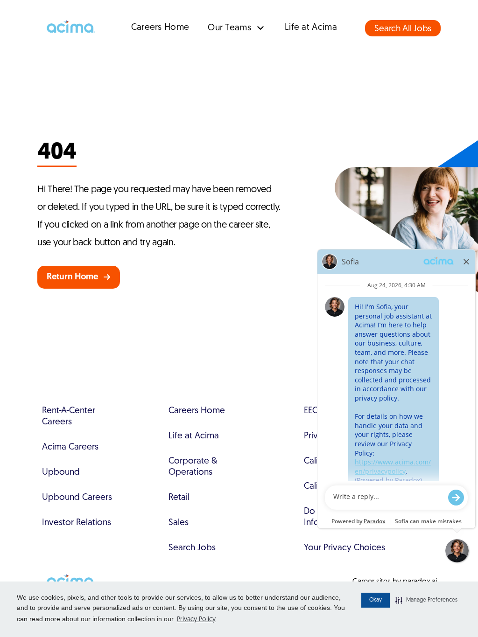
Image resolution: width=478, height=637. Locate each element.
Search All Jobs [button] (402, 29)
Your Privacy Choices (344, 548)
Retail (179, 497)
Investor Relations (76, 523)
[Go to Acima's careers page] (70, 28)
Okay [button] (375, 600)
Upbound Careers (77, 497)
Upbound (61, 472)
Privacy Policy (196, 619)
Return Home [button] (72, 277)
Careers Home (160, 27)
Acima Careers (70, 447)
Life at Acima (311, 27)
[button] (426, 600)
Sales (179, 523)
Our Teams (229, 28)
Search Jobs (192, 548)
